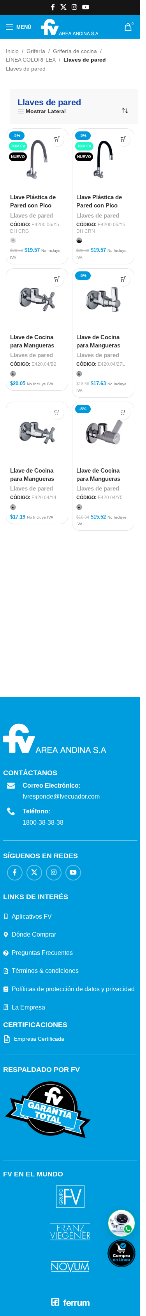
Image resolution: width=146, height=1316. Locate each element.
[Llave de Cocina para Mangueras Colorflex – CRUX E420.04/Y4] (37, 433)
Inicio (12, 51)
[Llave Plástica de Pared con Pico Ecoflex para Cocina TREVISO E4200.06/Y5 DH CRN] (103, 159)
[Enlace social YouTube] (86, 7)
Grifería (35, 51)
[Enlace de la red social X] (63, 7)
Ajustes (97, 1301)
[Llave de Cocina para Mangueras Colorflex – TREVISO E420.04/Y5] (103, 433)
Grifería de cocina (75, 51)
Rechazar (60, 1301)
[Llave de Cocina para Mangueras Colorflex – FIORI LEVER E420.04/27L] (103, 299)
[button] (121, 1223)
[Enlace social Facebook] (53, 7)
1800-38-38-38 (43, 822)
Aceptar (23, 1301)
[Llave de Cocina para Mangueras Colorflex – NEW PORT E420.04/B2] (37, 299)
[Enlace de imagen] (48, 1109)
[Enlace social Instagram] (74, 7)
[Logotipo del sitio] (70, 26)
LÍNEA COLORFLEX (31, 60)
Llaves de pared (31, 215)
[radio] (13, 240)
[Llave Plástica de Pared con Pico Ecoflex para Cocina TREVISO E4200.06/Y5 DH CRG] (37, 159)
